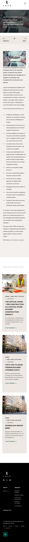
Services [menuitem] (10, 526)
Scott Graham (13, 240)
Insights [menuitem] (16, 526)
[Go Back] (14, 38)
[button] (14, 67)
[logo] (7, 474)
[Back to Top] (5, 534)
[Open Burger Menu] (25, 3)
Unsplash (21, 240)
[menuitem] (8, 488)
